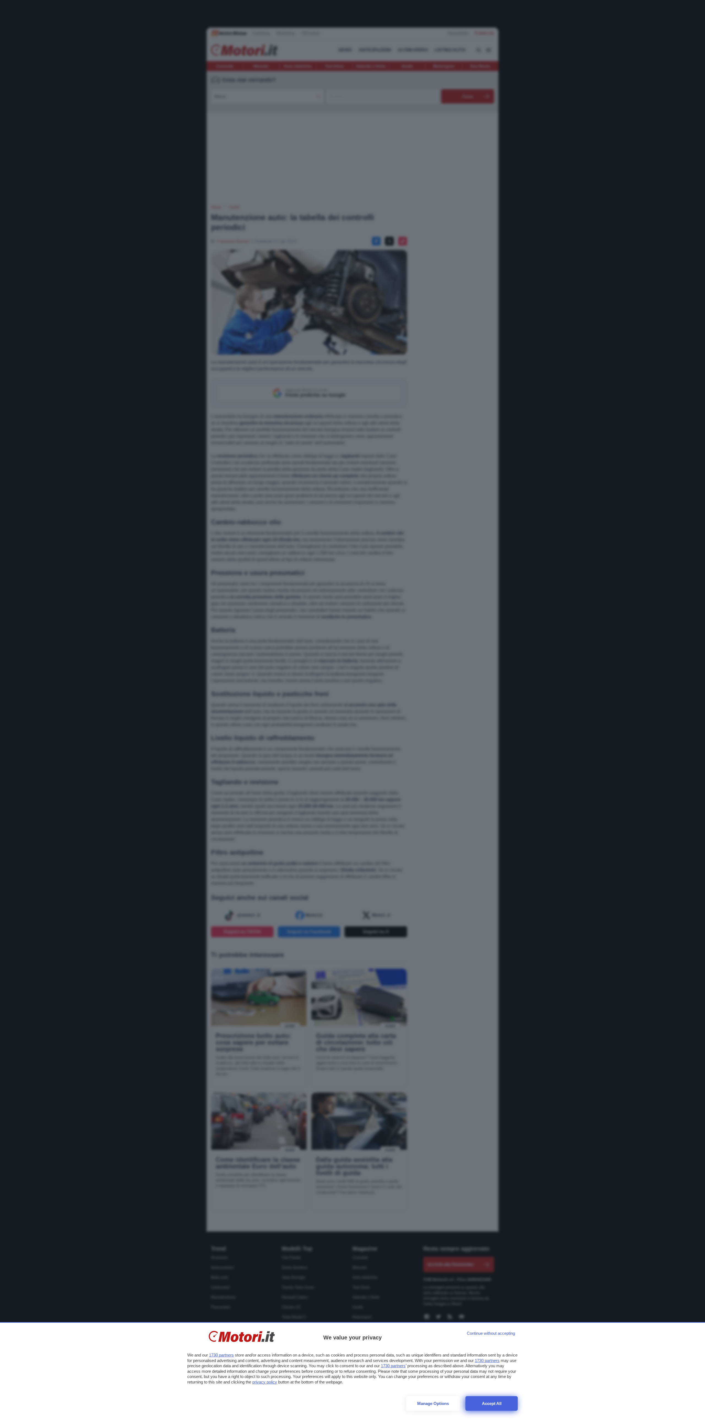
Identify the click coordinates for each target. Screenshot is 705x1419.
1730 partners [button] (221, 1355)
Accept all (491, 1403)
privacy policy (264, 1382)
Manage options (433, 1403)
